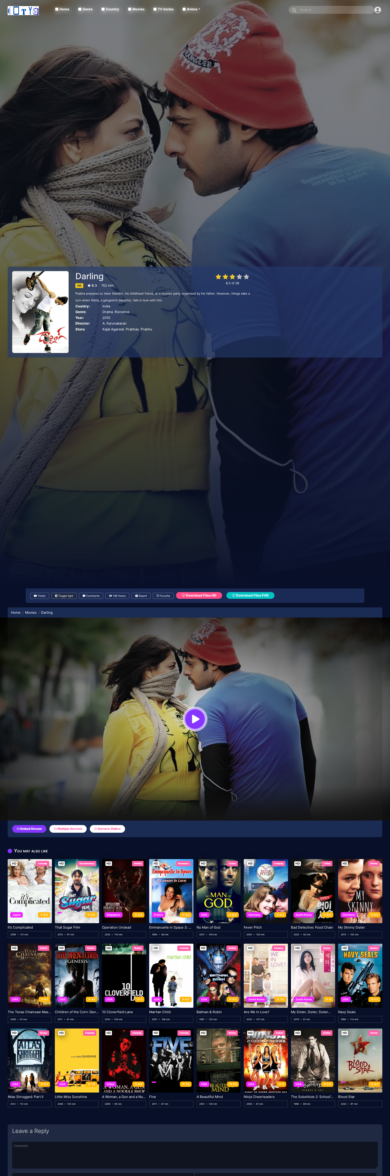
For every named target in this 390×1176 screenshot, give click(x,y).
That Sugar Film (67, 927)
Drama (107, 312)
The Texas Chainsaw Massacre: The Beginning (30, 1012)
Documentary (86, 863)
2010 (106, 318)
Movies (138, 9)
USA (204, 914)
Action (138, 863)
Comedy (42, 863)
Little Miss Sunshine (71, 1097)
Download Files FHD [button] (252, 595)
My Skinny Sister (351, 927)
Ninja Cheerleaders (259, 1097)
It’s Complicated (20, 927)
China (110, 1084)
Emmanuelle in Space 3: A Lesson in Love (171, 927)
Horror (43, 948)
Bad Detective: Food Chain (312, 927)
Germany (254, 914)
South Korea (304, 914)
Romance (122, 312)
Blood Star (346, 1097)
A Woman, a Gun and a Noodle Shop (124, 1097)
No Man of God (208, 927)
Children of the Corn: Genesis (77, 1012)
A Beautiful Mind (210, 1097)
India (106, 306)
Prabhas (132, 329)
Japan (16, 914)
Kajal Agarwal (113, 329)
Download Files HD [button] (200, 595)
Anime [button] (192, 9)
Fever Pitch (253, 927)
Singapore (113, 914)
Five (152, 1097)
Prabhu (146, 329)
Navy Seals (347, 1012)
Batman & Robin (209, 1012)
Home (64, 9)
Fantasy (278, 948)
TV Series (166, 9)
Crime (232, 863)
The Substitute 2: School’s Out (313, 1097)
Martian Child (160, 1012)
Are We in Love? (256, 1012)
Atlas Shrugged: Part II (25, 1097)
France (158, 914)
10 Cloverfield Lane (117, 1012)
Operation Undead (116, 927)
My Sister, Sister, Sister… (311, 1012)
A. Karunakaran (114, 323)
